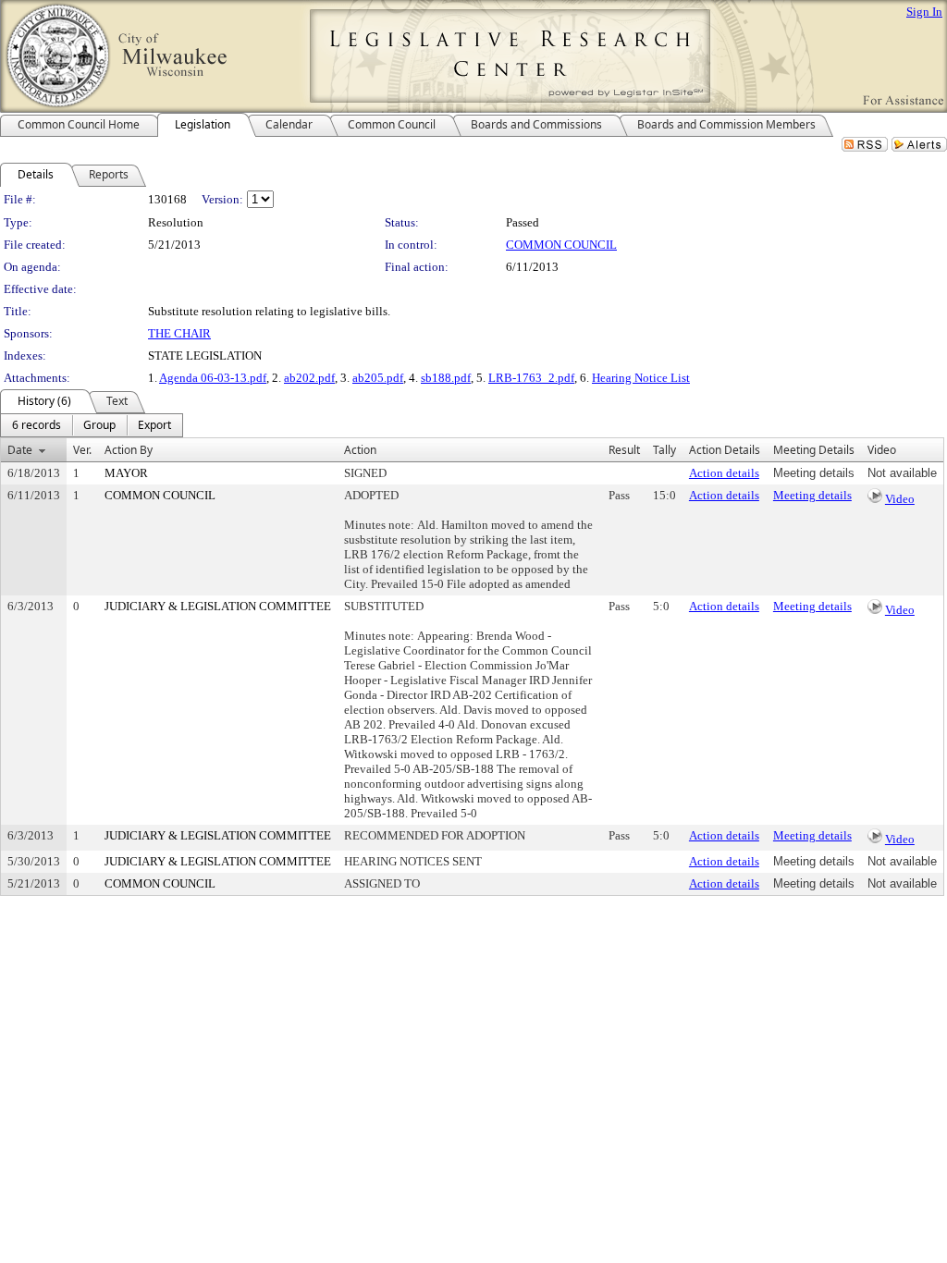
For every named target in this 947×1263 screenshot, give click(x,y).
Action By (129, 450)
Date (19, 450)
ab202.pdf (309, 378)
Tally (664, 450)
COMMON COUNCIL (561, 244)
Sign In (924, 11)
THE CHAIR (179, 333)
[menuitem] (36, 425)
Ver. (82, 450)
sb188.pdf (446, 378)
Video (900, 499)
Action (360, 450)
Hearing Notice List (641, 378)
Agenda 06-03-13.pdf (212, 378)
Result (624, 450)
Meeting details (812, 495)
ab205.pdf (377, 378)
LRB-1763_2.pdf (531, 378)
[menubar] (91, 425)
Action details (724, 473)
